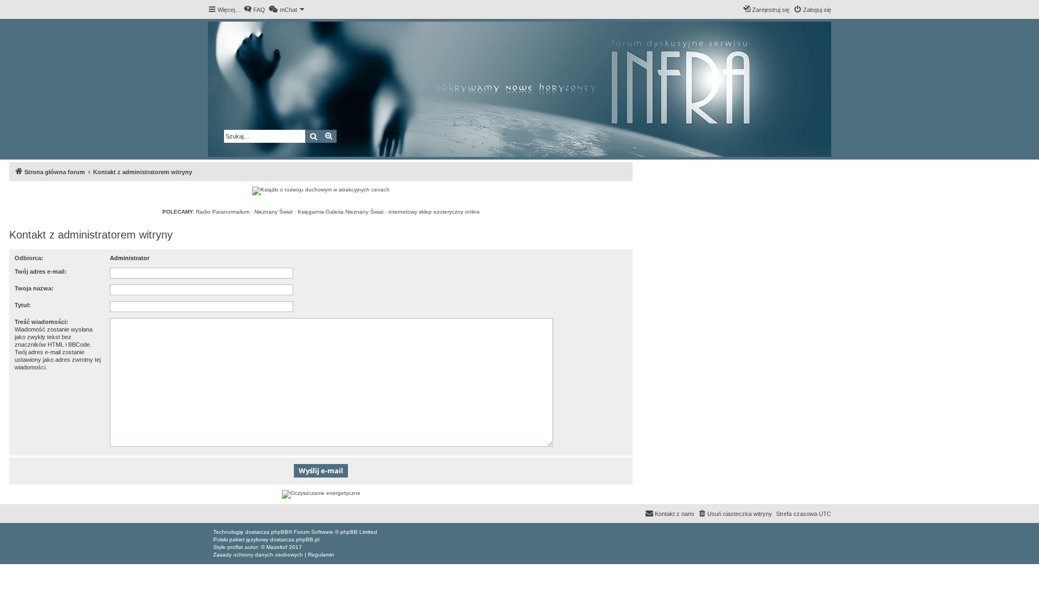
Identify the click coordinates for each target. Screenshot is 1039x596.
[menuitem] (254, 9)
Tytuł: (23, 305)
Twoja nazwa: (34, 288)
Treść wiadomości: (41, 322)
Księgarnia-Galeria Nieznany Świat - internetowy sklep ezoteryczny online (389, 212)
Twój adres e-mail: (41, 271)
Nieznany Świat (273, 212)
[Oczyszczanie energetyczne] (321, 494)
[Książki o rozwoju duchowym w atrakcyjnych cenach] (321, 191)
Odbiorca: (29, 258)
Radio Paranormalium (222, 212)
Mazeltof (276, 547)
